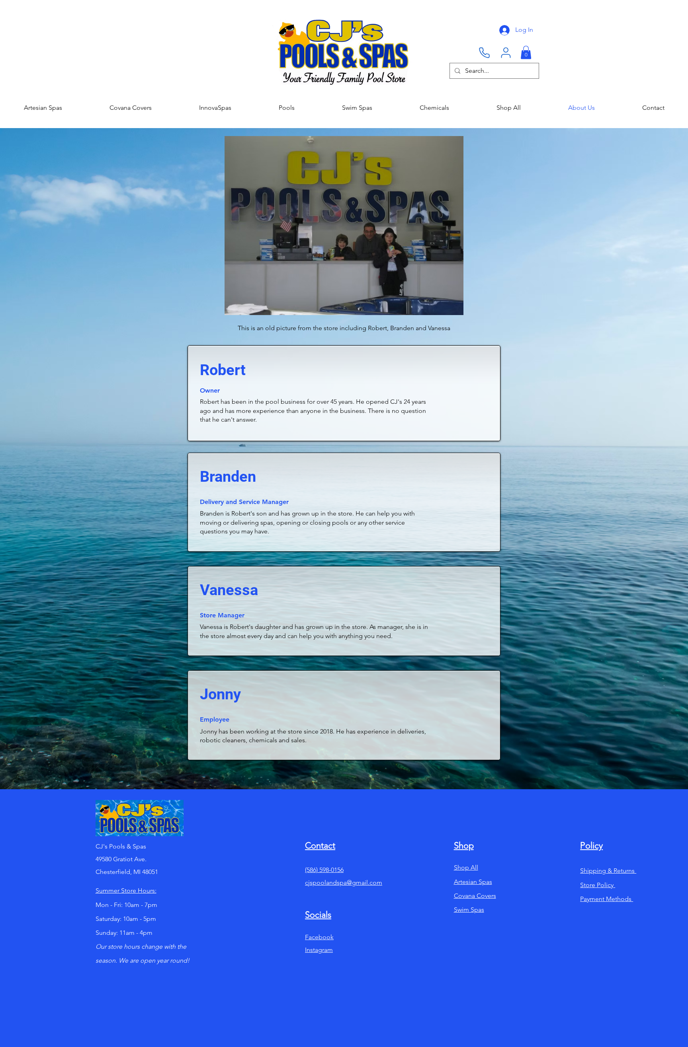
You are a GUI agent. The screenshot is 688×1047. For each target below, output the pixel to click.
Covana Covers (475, 895)
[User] (506, 52)
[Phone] (484, 52)
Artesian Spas (473, 881)
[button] (526, 52)
